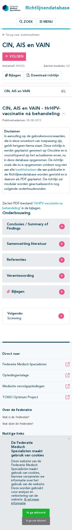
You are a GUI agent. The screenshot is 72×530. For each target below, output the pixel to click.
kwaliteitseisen (26, 169)
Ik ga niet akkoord (36, 521)
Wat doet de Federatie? (17, 424)
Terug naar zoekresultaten (22, 34)
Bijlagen (14, 75)
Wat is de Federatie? (15, 417)
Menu (48, 22)
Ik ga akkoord (36, 512)
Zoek (28, 22)
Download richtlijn (44, 75)
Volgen (16, 56)
